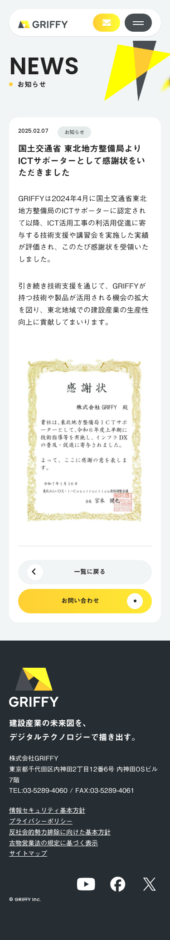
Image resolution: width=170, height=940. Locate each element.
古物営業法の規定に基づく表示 (53, 843)
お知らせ (74, 132)
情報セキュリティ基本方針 (47, 810)
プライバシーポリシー (41, 821)
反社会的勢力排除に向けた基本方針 (60, 832)
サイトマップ (28, 853)
